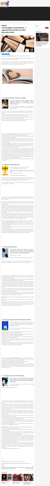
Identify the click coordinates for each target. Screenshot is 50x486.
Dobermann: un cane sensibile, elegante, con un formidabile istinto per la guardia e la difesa (9, 467)
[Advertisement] (25, 14)
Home (1, 7)
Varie (37, 40)
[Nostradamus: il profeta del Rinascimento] (7, 477)
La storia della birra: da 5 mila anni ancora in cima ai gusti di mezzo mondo (26, 467)
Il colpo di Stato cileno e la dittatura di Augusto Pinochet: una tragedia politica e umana (28, 483)
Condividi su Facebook (5, 54)
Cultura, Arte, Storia (4, 25)
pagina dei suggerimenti (22, 463)
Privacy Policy (5, 7)
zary (2, 34)
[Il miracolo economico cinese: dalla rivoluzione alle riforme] (17, 477)
